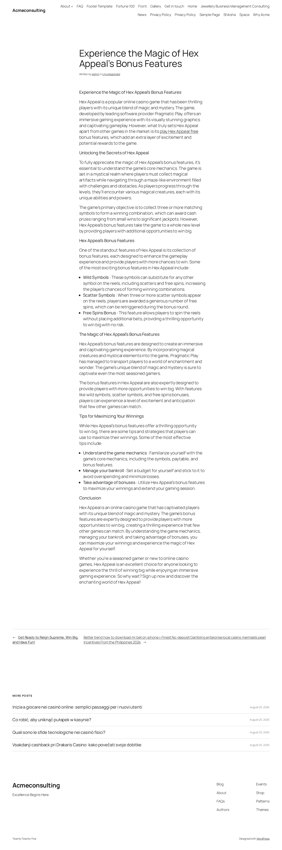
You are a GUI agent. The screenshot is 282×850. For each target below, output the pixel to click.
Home (192, 6)
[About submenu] (72, 6)
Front (142, 6)
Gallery (155, 6)
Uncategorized (111, 74)
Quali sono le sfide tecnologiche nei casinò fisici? (59, 732)
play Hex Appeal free (179, 131)
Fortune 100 (125, 6)
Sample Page (210, 14)
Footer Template (99, 6)
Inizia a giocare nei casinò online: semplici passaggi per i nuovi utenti (77, 707)
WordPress (263, 838)
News (142, 14)
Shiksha (229, 14)
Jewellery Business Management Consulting (235, 6)
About (65, 6)
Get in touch (174, 6)
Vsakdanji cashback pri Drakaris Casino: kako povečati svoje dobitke (76, 744)
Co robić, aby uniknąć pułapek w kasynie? (51, 719)
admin (95, 74)
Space (244, 14)
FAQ (80, 6)
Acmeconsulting (28, 10)
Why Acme (261, 14)
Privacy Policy (160, 14)
